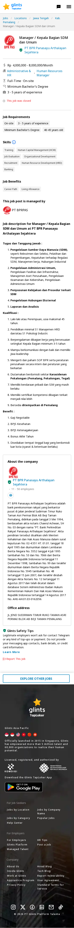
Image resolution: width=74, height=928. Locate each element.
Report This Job (15, 658)
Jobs (5, 18)
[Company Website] (10, 495)
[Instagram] (13, 907)
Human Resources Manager (49, 73)
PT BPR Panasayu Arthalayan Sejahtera (45, 50)
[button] (58, 6)
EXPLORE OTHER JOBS (36, 679)
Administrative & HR (19, 73)
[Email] (51, 907)
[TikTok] (61, 907)
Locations (20, 18)
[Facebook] (32, 907)
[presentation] (12, 6)
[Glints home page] (12, 6)
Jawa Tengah (41, 18)
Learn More (11, 652)
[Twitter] (23, 907)
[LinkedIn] (42, 907)
